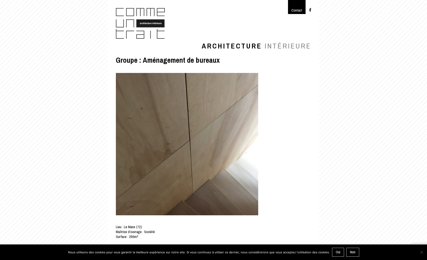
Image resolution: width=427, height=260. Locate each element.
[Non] (421, 252)
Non (352, 252)
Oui (338, 252)
